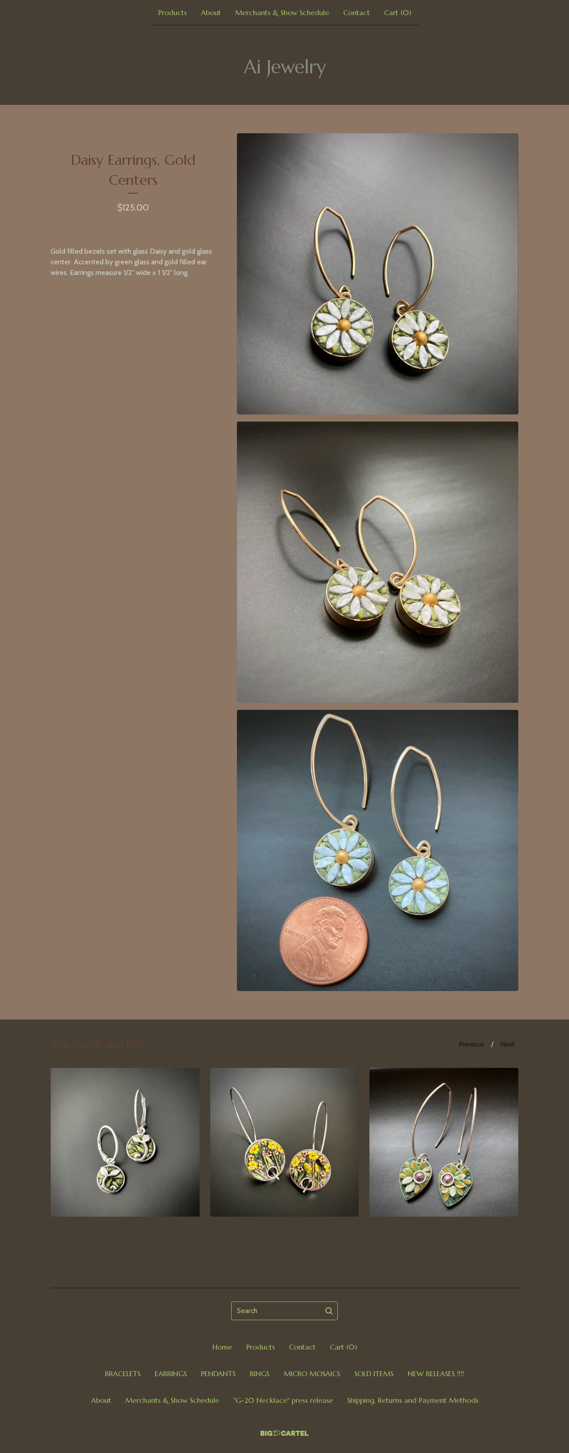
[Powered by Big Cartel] (284, 1433)
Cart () (397, 12)
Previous (471, 1044)
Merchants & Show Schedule (282, 12)
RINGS (259, 1373)
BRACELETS (122, 1373)
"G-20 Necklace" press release (283, 1400)
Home (222, 1346)
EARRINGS (171, 1373)
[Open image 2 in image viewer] (377, 562)
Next (508, 1044)
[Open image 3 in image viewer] (377, 850)
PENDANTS (218, 1373)
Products (172, 12)
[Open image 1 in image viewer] (377, 273)
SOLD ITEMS (373, 1373)
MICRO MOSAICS (312, 1373)
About (211, 12)
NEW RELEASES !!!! (436, 1373)
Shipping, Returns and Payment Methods (412, 1400)
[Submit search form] (329, 1311)
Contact (356, 12)
